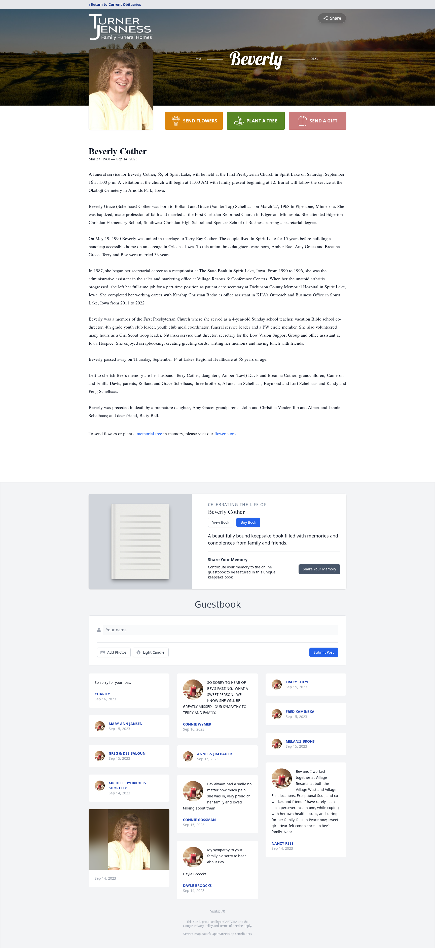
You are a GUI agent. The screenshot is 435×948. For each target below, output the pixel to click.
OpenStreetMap (223, 934)
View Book (220, 522)
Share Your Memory (319, 569)
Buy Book (248, 522)
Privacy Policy (203, 926)
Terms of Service (231, 926)
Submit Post (324, 652)
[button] (129, 839)
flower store (225, 433)
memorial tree (149, 433)
